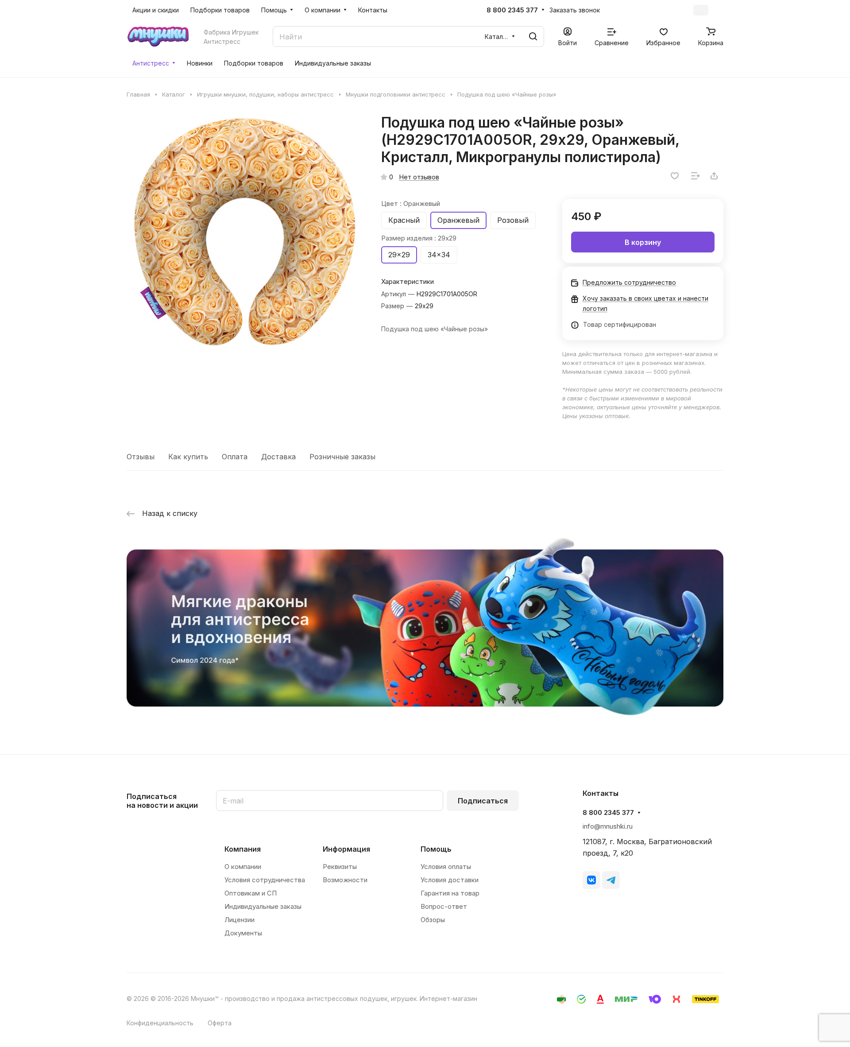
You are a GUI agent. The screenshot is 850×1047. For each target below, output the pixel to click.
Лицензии (239, 919)
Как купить (188, 456)
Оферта (220, 1023)
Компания (242, 849)
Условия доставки (450, 880)
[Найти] (533, 36)
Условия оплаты (446, 866)
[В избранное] (674, 176)
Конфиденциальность (160, 1023)
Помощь (436, 849)
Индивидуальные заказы (262, 906)
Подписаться (483, 800)
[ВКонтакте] (591, 880)
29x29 (399, 254)
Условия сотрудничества (264, 880)
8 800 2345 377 (512, 10)
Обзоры (433, 919)
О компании (242, 866)
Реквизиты (340, 866)
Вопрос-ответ (444, 906)
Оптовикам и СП (250, 893)
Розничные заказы (342, 456)
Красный (404, 220)
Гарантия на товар (450, 893)
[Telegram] (611, 880)
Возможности (345, 880)
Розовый (513, 220)
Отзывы (141, 456)
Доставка (278, 456)
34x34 (439, 254)
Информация (346, 849)
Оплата (234, 456)
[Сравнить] (695, 176)
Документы (243, 933)
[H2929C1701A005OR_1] (245, 232)
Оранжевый (458, 220)
